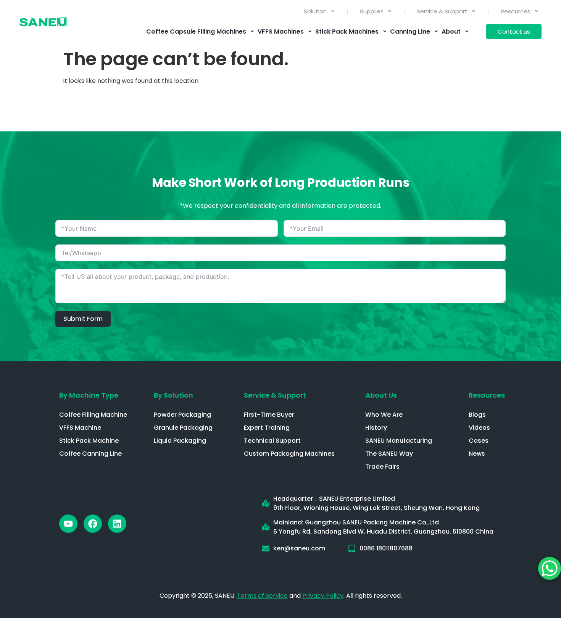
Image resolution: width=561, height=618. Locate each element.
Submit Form (83, 318)
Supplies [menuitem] (372, 11)
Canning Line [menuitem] (410, 31)
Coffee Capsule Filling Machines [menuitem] (196, 31)
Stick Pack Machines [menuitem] (347, 31)
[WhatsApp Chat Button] (549, 568)
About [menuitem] (451, 31)
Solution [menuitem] (315, 11)
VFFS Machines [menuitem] (281, 31)
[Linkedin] (117, 523)
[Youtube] (68, 523)
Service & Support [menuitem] (442, 11)
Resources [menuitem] (515, 11)
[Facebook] (93, 523)
